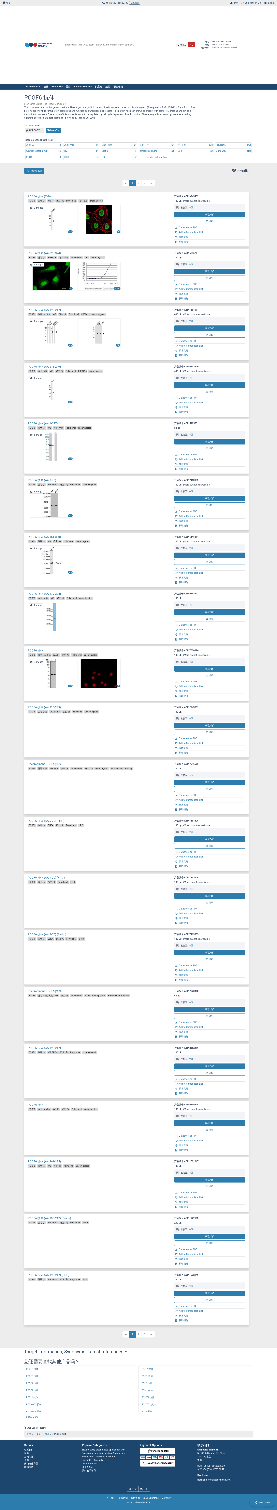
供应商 (98, 86)
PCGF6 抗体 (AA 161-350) (44, 537)
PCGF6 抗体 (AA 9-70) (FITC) (46, 877)
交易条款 (166, 1498)
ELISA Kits (57, 86)
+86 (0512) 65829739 (117, 2)
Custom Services (83, 86)
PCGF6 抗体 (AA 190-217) (44, 310)
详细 (211, 221)
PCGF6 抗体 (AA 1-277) (43, 423)
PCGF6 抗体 (35, 650)
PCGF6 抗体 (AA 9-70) (42, 480)
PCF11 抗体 (32, 1397)
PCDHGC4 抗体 (34, 1411)
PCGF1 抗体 (32, 1390)
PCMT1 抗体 (148, 1397)
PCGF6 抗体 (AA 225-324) (44, 253)
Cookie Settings (151, 1498)
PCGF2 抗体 (32, 1383)
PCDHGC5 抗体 (34, 1404)
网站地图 (28, 1467)
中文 (8, 2)
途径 (107, 86)
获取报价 (209, 214)
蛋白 (68, 86)
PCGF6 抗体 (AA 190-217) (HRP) (48, 1275)
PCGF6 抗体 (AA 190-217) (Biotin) (49, 1218)
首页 (29, 1434)
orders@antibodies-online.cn (224, 48)
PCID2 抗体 (147, 1369)
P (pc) (37, 1434)
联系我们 (135, 3)
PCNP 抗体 (147, 1411)
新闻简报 (28, 1456)
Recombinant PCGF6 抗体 (44, 764)
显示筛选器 (36, 170)
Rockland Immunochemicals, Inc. (214, 1479)
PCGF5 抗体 (32, 1369)
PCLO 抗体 (147, 1383)
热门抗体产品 (31, 1463)
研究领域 (118, 86)
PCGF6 (47, 1434)
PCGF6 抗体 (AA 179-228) (44, 593)
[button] (31, 1417)
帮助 (26, 1453)
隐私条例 (135, 1498)
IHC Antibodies (89, 1463)
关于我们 (111, 1498)
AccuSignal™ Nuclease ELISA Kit (98, 1456)
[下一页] (151, 183)
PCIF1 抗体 (147, 1376)
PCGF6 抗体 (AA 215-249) (44, 366)
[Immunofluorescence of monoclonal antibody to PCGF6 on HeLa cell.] (51, 275)
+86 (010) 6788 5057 (213, 1469)
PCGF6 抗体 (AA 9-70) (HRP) (46, 821)
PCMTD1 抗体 (149, 1404)
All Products (32, 86)
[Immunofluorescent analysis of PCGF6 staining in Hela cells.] (99, 673)
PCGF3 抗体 (32, 1376)
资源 (26, 1460)
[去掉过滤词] (42, 130)
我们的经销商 (89, 1470)
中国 (191, 207)
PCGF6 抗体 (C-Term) (42, 196)
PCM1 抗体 (147, 1390)
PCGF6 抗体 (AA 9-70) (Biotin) (47, 934)
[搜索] (191, 44)
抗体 (46, 86)
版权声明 (123, 1498)
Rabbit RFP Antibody (92, 1460)
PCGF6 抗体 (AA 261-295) (44, 1161)
